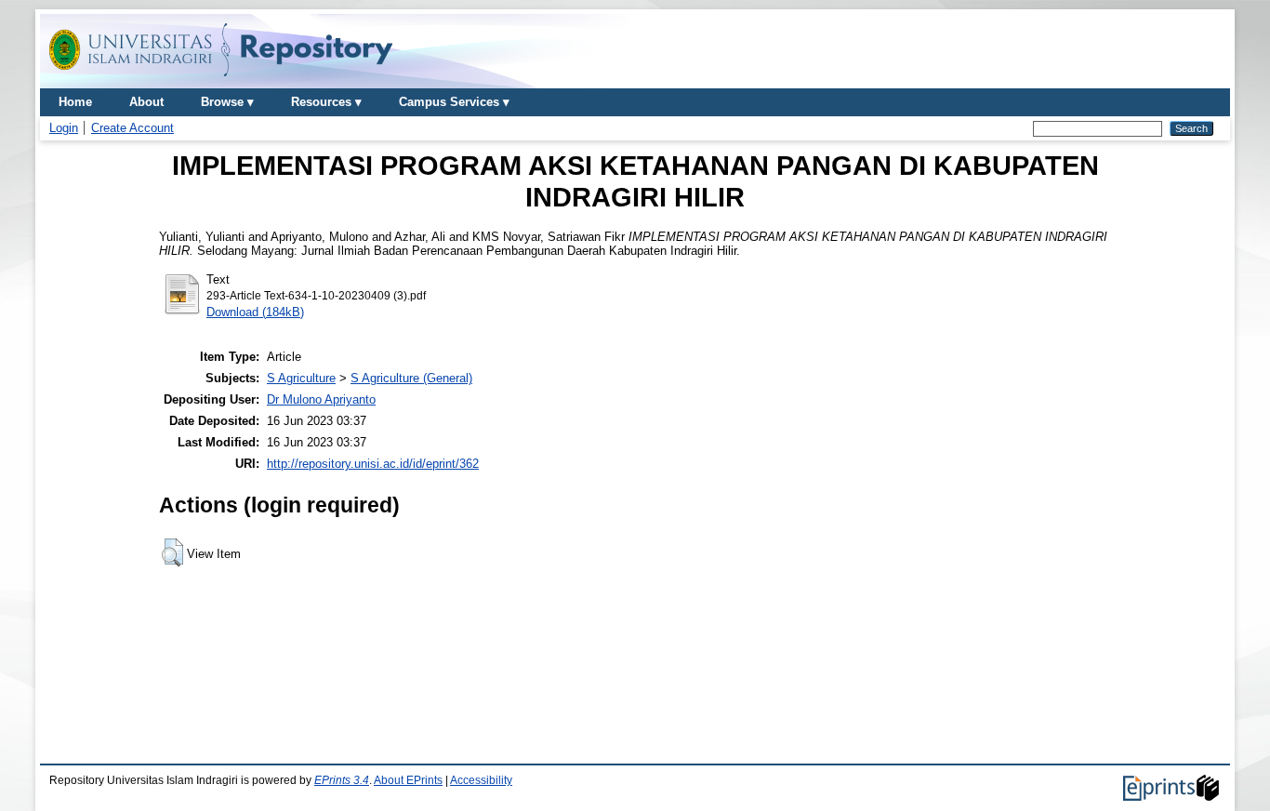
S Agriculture (301, 378)
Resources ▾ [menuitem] (326, 102)
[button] (172, 552)
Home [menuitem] (75, 102)
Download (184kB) (255, 312)
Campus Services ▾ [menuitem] (454, 102)
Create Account (132, 128)
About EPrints (408, 780)
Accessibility (481, 780)
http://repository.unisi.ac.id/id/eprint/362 (373, 464)
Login (63, 128)
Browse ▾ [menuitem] (227, 102)
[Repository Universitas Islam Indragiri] (221, 81)
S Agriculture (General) (411, 378)
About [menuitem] (146, 102)
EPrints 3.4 (341, 780)
